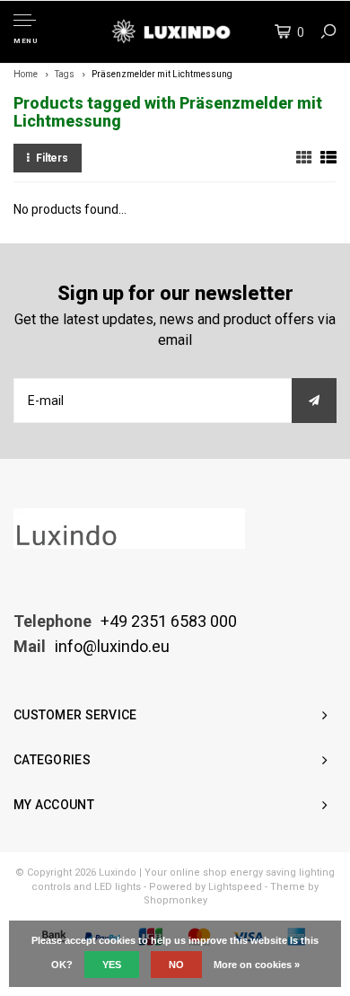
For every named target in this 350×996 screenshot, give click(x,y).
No (176, 964)
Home (25, 74)
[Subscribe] (314, 400)
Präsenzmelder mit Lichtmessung (162, 74)
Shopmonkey (175, 900)
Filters (52, 158)
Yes (111, 964)
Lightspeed (235, 887)
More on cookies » (257, 964)
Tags (64, 74)
